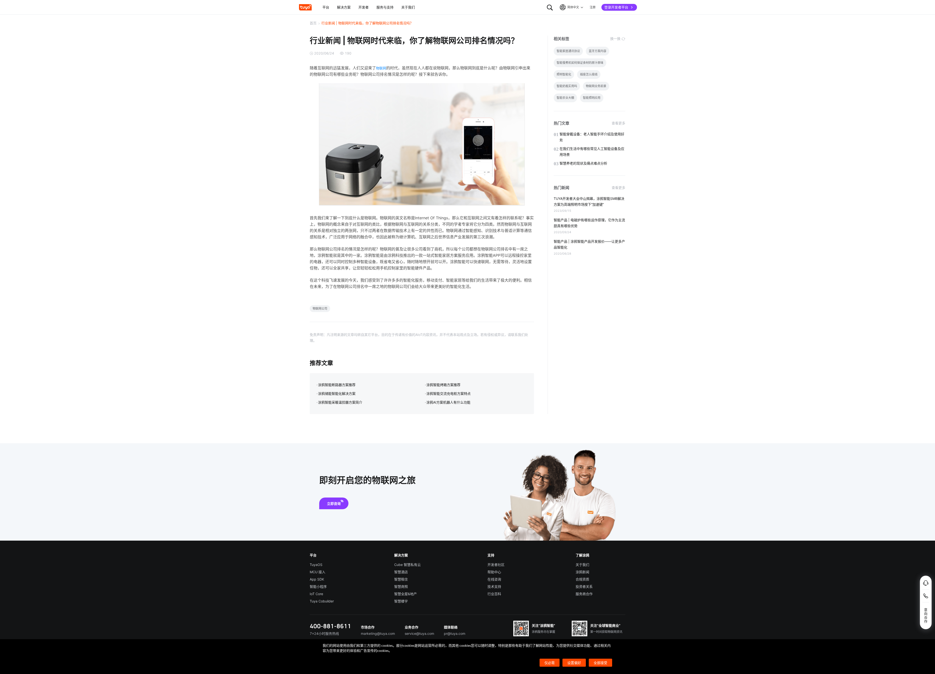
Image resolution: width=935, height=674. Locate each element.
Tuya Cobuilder (322, 601)
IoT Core (316, 594)
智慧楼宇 (401, 601)
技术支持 (494, 586)
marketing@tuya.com (378, 633)
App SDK (317, 579)
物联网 (381, 68)
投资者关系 (584, 586)
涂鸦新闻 (582, 572)
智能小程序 (318, 586)
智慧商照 (401, 586)
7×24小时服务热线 (324, 633)
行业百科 (494, 594)
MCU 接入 (317, 572)
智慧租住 (401, 579)
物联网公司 (320, 308)
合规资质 (582, 579)
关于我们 (582, 565)
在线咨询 (494, 579)
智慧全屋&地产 (405, 594)
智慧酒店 (401, 572)
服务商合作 (584, 594)
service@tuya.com (419, 633)
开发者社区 (496, 565)
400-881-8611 (330, 626)
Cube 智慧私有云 (407, 565)
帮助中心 (494, 572)
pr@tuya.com (454, 633)
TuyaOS (316, 565)
